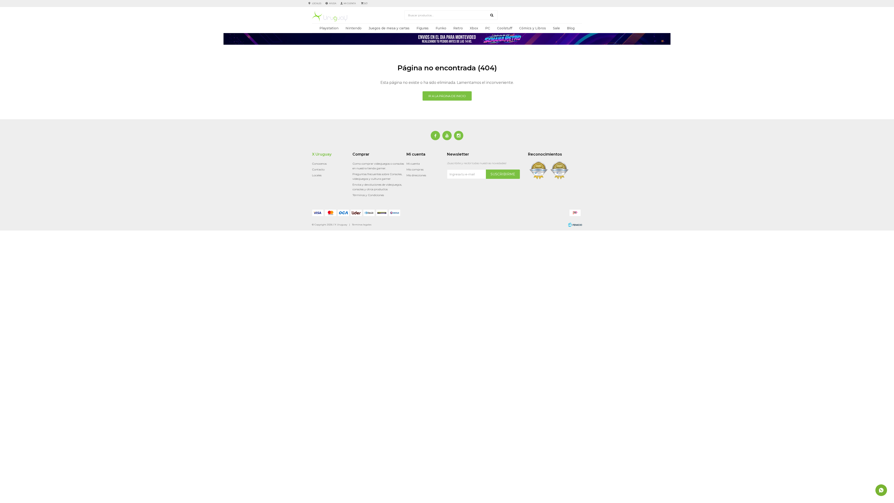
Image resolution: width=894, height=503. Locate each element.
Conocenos (319, 163)
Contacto (318, 169)
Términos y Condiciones (368, 195)
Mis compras (414, 169)
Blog (571, 28)
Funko (441, 28)
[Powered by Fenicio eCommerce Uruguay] (575, 224)
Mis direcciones (416, 175)
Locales (316, 3)
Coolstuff (504, 28)
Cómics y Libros (532, 28)
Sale (556, 28)
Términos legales (361, 224)
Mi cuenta (413, 163)
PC (487, 28)
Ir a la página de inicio (447, 96)
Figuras (423, 28)
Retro (458, 28)
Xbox (474, 28)
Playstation (329, 28)
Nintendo (353, 28)
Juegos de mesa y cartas (389, 28)
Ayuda (332, 3)
